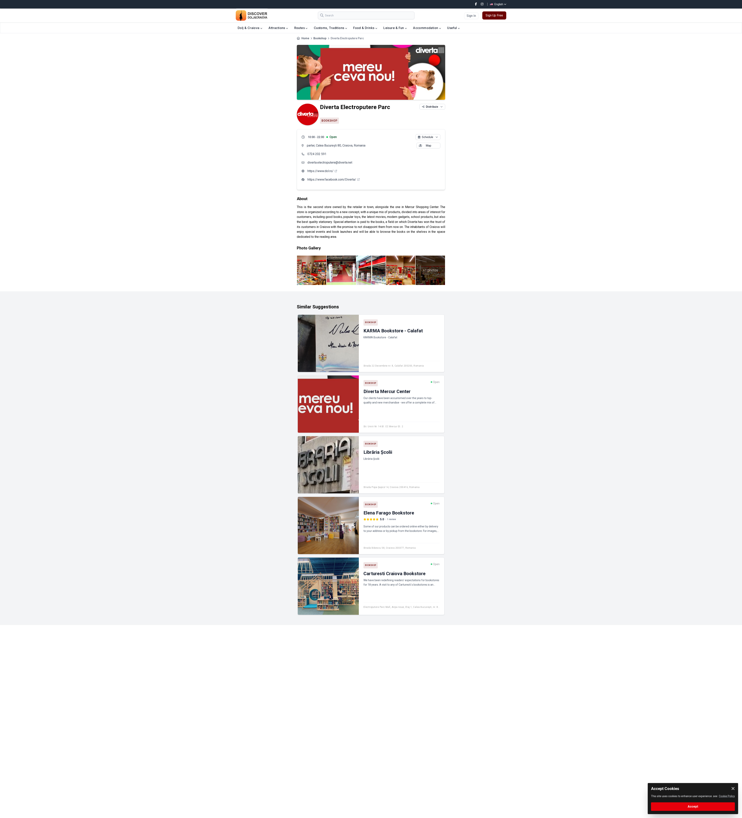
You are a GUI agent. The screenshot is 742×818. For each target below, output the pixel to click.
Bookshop (319, 38)
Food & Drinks (364, 28)
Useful (452, 28)
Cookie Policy (727, 796)
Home (305, 38)
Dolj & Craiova (249, 28)
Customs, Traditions (329, 28)
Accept (693, 806)
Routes (300, 28)
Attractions (277, 28)
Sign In (471, 16)
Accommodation (426, 28)
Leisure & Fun (394, 28)
